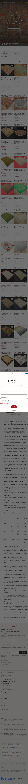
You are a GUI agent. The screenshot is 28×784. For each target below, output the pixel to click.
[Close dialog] (26, 374)
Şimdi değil (14, 410)
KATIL (14, 406)
